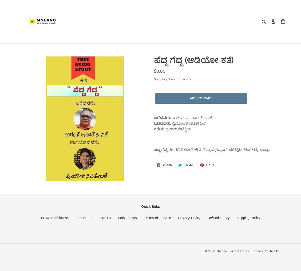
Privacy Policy (189, 218)
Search (81, 218)
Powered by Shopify (265, 251)
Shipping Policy (248, 218)
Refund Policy (219, 218)
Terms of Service (157, 218)
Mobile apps (127, 218)
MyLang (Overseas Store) (233, 251)
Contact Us (102, 218)
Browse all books (55, 218)
